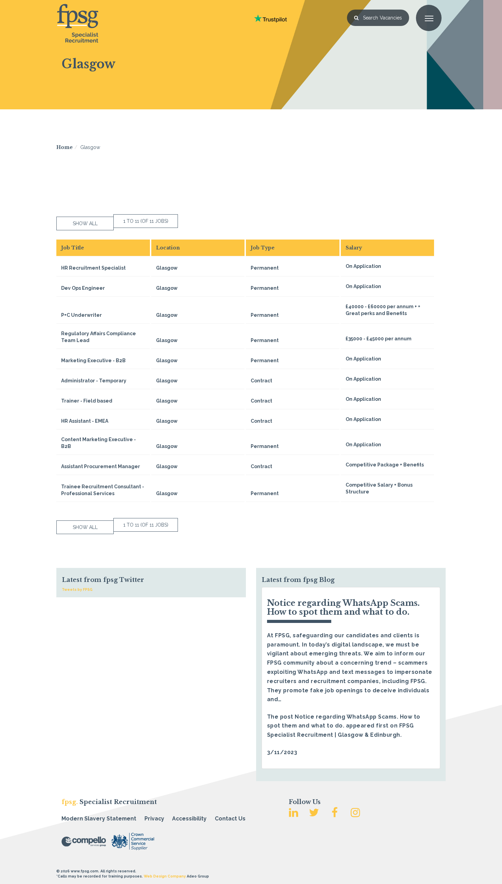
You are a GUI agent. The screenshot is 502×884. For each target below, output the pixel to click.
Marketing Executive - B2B (93, 360)
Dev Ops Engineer (83, 288)
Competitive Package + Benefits (385, 464)
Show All (85, 223)
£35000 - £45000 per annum (379, 338)
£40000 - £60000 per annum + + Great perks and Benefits (383, 310)
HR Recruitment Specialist (93, 268)
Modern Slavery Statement (98, 818)
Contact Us (230, 818)
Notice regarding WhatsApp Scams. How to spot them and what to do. (343, 607)
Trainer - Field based (86, 401)
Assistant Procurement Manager (100, 466)
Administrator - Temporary (93, 380)
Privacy (154, 818)
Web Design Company (165, 876)
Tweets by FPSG (77, 589)
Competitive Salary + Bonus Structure (379, 488)
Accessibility (189, 818)
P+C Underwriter (81, 315)
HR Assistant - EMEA (84, 421)
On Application (363, 266)
